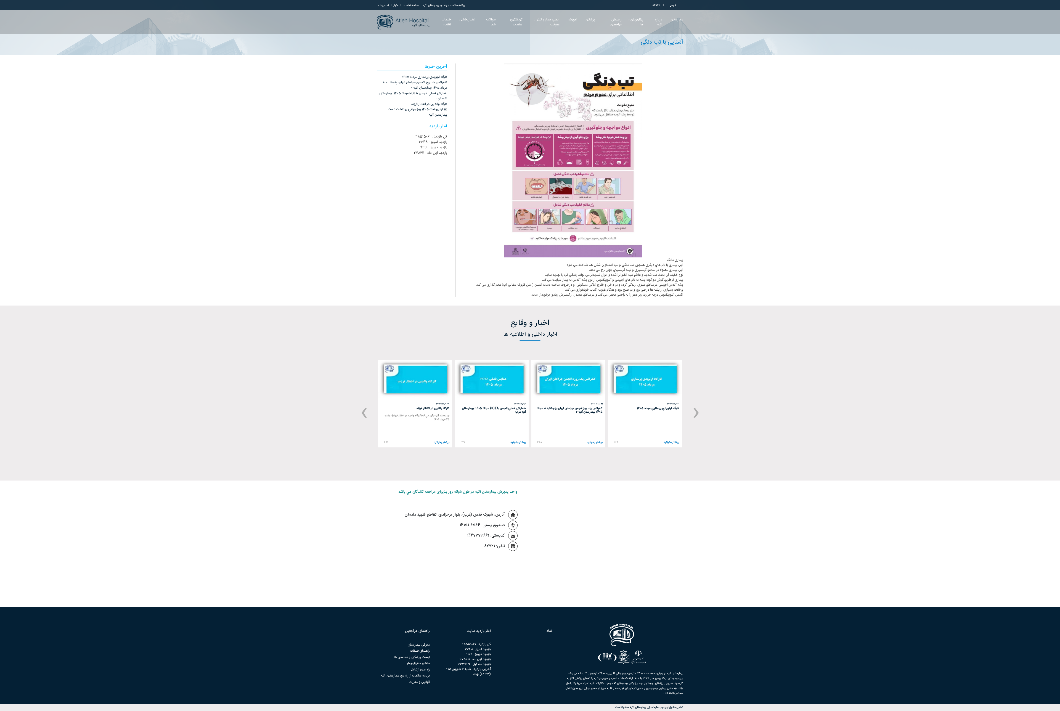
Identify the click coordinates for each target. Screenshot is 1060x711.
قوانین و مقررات (419, 682)
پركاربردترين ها (635, 22)
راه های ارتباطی (419, 669)
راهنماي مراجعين (616, 22)
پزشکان (590, 19)
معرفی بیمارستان (419, 645)
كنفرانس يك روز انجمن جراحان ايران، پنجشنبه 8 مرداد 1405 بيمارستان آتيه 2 (415, 85)
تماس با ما (383, 5)
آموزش (572, 19)
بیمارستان (677, 19)
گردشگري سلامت (516, 22)
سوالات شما (491, 22)
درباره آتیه (658, 22)
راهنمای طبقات (420, 651)
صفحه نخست (410, 5)
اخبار (395, 5)
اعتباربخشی (467, 19)
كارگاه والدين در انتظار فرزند (429, 104)
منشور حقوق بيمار (418, 663)
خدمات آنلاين (446, 22)
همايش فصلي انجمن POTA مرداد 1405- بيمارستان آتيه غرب (413, 96)
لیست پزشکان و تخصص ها (412, 657)
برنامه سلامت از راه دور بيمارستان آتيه (444, 5)
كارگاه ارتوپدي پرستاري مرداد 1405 (424, 77)
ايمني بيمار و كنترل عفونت (547, 22)
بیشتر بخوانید (671, 443)
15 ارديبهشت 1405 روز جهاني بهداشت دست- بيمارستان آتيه (417, 112)
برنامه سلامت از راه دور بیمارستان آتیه (405, 675)
